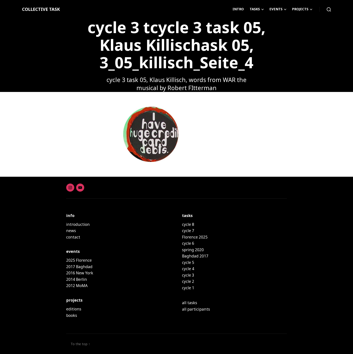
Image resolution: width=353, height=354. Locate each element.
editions (73, 309)
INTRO (238, 9)
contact (73, 237)
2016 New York (79, 272)
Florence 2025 (195, 237)
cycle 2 (188, 281)
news (71, 230)
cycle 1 (188, 287)
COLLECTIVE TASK (41, 9)
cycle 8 (188, 224)
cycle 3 (188, 275)
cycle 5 (188, 262)
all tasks (189, 302)
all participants (196, 309)
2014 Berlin (76, 279)
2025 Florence (79, 260)
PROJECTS (300, 9)
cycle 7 (188, 230)
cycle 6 (188, 243)
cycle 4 (188, 268)
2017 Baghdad (79, 266)
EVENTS (275, 9)
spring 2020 (193, 249)
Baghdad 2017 (195, 256)
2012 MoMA (77, 285)
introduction (78, 224)
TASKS (255, 9)
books (71, 315)
